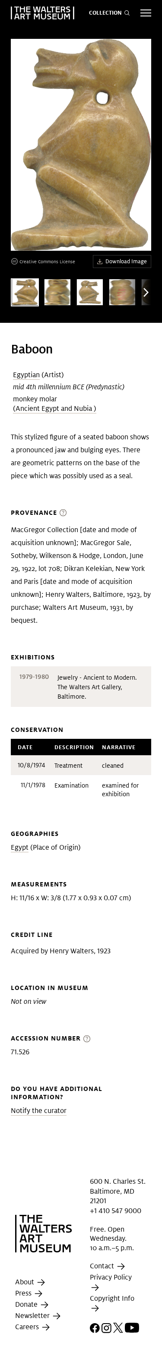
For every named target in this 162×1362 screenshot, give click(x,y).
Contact (103, 1266)
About (25, 1282)
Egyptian (26, 374)
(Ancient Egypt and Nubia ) (54, 408)
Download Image (126, 261)
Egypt (20, 847)
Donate (27, 1304)
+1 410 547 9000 (115, 1210)
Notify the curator (39, 1110)
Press (24, 1293)
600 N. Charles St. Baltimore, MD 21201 (118, 1191)
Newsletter (33, 1316)
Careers (28, 1327)
